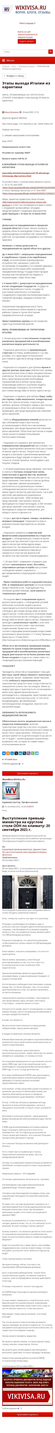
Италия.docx (11, 759)
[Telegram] (37, 753)
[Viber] (28, 753)
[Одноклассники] (8, 753)
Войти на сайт (24, 31)
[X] (16, 753)
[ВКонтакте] (4, 753)
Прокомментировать (27, 773)
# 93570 (30, 806)
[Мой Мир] (12, 753)
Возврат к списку (15, 75)
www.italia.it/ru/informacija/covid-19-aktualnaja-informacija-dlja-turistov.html (26, 174)
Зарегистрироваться (27, 34)
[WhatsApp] (32, 753)
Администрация (25, 37)
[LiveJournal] (24, 753)
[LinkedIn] (20, 753)
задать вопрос (27, 41)
